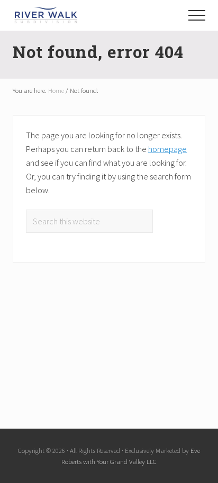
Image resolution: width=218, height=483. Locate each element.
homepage (167, 149)
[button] (197, 15)
